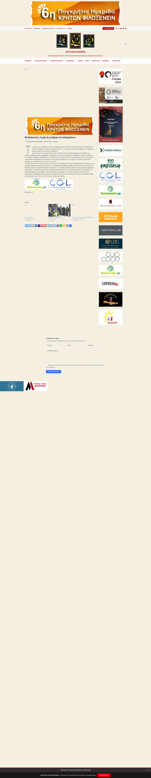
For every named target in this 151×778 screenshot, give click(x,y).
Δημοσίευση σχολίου (54, 371)
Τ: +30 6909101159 (108, 28)
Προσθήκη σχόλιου (53, 350)
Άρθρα (87, 60)
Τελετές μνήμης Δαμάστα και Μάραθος (82, 217)
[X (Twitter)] (121, 28)
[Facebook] (118, 28)
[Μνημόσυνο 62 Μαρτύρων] (59, 210)
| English (69, 28)
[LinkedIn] (116, 28)
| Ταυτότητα (28, 28)
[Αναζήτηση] (125, 44)
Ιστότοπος (90, 345)
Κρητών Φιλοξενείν (41, 60)
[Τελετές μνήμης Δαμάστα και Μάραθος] (83, 210)
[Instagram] (123, 28)
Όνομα (49, 345)
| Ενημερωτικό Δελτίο (48, 28)
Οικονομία (105, 60)
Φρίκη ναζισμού (29, 217)
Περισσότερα (116, 60)
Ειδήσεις (80, 60)
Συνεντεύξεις (95, 60)
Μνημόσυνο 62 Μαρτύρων (55, 217)
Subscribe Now (104, 775)
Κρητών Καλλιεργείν (56, 60)
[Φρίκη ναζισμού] (36, 210)
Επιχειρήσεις (70, 60)
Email (69, 345)
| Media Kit (37, 28)
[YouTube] (125, 28)
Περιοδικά (28, 60)
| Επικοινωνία (61, 28)
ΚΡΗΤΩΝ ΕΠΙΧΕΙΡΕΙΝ (75, 52)
